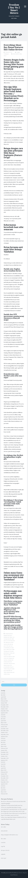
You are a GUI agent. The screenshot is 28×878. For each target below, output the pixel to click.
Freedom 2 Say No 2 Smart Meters (14, 8)
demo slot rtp (10, 644)
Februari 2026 (4, 701)
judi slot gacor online (8, 653)
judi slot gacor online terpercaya (9, 654)
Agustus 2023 (4, 760)
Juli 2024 (3, 738)
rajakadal (3, 854)
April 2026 (3, 697)
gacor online (6, 649)
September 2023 (4, 758)
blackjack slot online (8, 637)
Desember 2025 (4, 705)
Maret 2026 (3, 699)
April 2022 (3, 790)
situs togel (3, 858)
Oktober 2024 (4, 732)
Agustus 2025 (4, 712)
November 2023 (4, 754)
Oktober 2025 (4, 709)
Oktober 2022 (4, 780)
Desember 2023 (4, 752)
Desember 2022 (4, 776)
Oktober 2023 (4, 756)
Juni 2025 (3, 716)
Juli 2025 (3, 714)
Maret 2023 (3, 770)
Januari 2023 (4, 774)
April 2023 (3, 768)
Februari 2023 (4, 772)
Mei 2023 (3, 766)
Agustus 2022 (4, 784)
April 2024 (3, 744)
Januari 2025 (4, 726)
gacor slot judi (10, 651)
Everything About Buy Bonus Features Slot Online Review (13, 47)
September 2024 (5, 734)
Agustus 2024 (4, 736)
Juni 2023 (3, 764)
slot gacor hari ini (5, 850)
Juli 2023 (3, 762)
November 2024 (4, 730)
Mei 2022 (3, 788)
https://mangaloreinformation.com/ (9, 834)
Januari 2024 (4, 750)
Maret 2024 (3, 746)
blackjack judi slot (9, 633)
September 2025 (5, 710)
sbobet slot (9, 661)
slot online (3, 827)
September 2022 (5, 782)
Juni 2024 (3, 740)
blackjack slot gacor (8, 635)
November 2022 (4, 778)
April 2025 (3, 720)
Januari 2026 (4, 703)
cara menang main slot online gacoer (9, 639)
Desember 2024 (4, 728)
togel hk (3, 846)
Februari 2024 (4, 748)
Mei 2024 (3, 742)
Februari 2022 (4, 793)
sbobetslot (6, 663)
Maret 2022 (3, 792)
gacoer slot (6, 646)
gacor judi (11, 647)
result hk (3, 842)
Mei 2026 (3, 695)
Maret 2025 (3, 722)
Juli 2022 (3, 786)
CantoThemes (14, 875)
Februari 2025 (4, 724)
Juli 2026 (3, 693)
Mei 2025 (3, 718)
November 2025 (4, 707)
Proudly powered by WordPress (9, 872)
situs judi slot (4, 830)
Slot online (3, 838)
